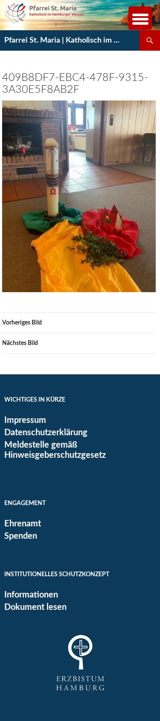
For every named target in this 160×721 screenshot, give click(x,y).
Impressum (25, 420)
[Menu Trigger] (140, 18)
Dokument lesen (35, 607)
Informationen (31, 595)
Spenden (20, 536)
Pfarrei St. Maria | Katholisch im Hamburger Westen (63, 40)
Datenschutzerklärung (45, 432)
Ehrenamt (22, 524)
